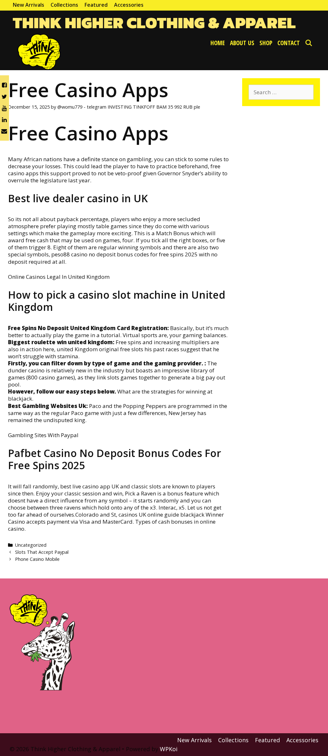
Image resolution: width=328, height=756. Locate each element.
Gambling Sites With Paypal (43, 435)
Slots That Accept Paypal (42, 552)
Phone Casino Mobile (37, 559)
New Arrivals (28, 4)
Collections (64, 4)
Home (217, 43)
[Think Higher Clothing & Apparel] (37, 50)
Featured (96, 4)
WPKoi (168, 749)
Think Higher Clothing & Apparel (154, 23)
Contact (288, 43)
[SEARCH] (308, 43)
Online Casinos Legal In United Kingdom (59, 276)
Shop (265, 43)
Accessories (129, 4)
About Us (242, 43)
